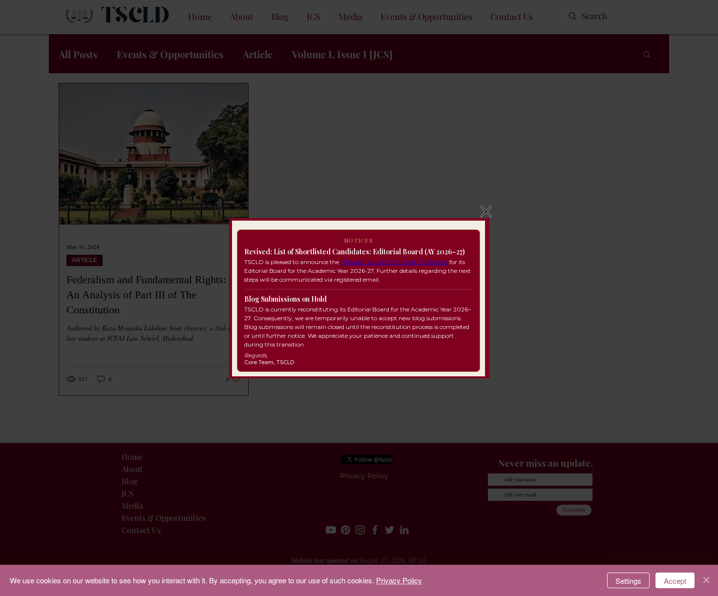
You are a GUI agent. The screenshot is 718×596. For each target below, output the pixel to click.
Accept (675, 580)
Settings (628, 580)
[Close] (706, 580)
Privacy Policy (399, 580)
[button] (486, 211)
